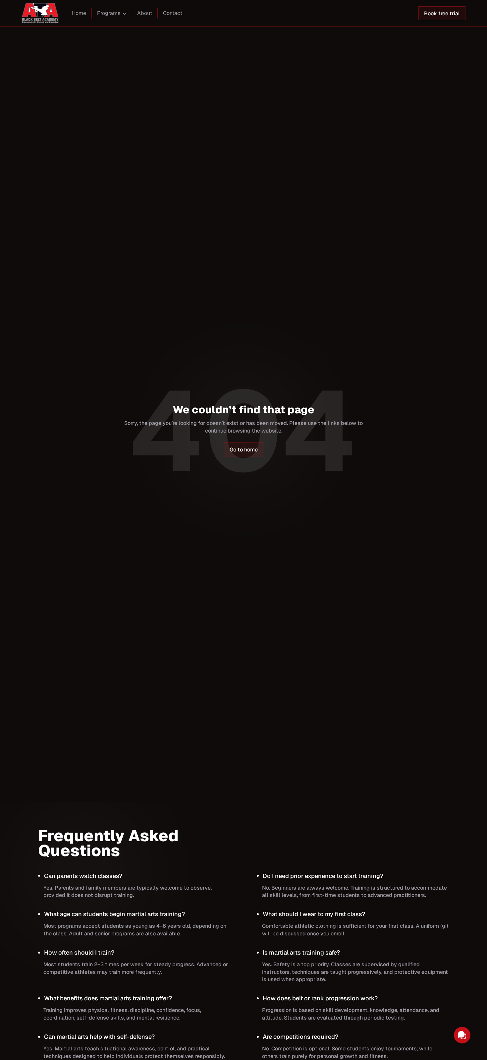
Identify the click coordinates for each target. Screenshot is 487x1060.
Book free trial (442, 13)
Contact (172, 13)
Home (79, 13)
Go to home (244, 449)
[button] (112, 14)
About (144, 13)
